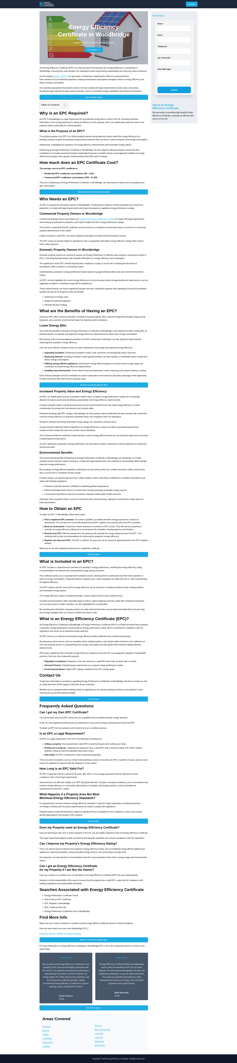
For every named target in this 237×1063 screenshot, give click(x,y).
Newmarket (100, 1045)
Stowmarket (47, 1042)
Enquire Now (93, 821)
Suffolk (60, 934)
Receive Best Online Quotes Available (94, 192)
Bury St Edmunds (102, 1030)
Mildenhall (99, 1041)
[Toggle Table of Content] (63, 105)
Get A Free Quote (94, 1008)
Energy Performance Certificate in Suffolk (97, 219)
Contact (191, 4)
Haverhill (99, 1037)
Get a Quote (92, 50)
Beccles (98, 1026)
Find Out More (94, 554)
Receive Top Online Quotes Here (94, 385)
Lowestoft (99, 1033)
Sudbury (46, 1046)
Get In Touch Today (94, 97)
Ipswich (52, 934)
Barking (77, 934)
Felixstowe (68, 934)
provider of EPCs (60, 76)
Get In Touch (93, 699)
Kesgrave (44, 934)
